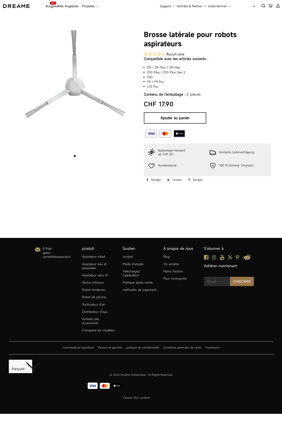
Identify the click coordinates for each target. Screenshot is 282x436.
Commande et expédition (78, 347)
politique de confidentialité (142, 347)
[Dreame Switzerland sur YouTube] (222, 259)
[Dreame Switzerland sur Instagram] (214, 258)
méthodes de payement (139, 290)
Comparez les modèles (98, 330)
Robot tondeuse (93, 290)
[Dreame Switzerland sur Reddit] (247, 259)
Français (244, 5)
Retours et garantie (110, 347)
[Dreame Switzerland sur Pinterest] (237, 258)
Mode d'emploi (133, 264)
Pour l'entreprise (175, 278)
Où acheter (171, 264)
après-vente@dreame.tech (57, 255)
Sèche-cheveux (93, 282)
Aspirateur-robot (93, 256)
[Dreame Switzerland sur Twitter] (230, 258)
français (18, 368)
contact (128, 256)
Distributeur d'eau (94, 312)
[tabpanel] (74, 86)
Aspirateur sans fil (95, 275)
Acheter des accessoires (90, 321)
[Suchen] (263, 6)
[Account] (278, 6)
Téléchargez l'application (131, 273)
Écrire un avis (179, 229)
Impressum (212, 347)
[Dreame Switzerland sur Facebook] (206, 258)
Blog (166, 256)
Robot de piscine (94, 297)
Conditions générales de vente (182, 347)
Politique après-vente (138, 282)
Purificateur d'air (93, 304)
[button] (154, 54)
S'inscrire (242, 281)
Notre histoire (173, 271)
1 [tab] (74, 156)
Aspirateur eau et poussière (94, 266)
